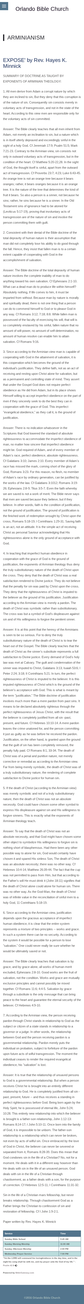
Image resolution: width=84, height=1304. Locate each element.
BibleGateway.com (24, 1273)
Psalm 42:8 (8, 1265)
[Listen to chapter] (16, 1265)
